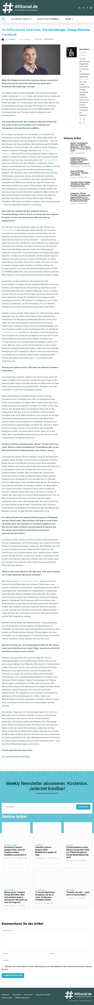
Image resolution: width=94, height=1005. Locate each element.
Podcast (73, 177)
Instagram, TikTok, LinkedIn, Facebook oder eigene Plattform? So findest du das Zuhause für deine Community (80, 197)
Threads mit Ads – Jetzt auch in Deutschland (78, 893)
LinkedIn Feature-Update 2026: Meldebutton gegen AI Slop (45, 851)
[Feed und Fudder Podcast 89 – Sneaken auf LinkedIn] (67, 172)
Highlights (38, 39)
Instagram (70, 890)
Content (73, 188)
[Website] (84, 122)
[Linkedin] (79, 8)
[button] (3, 19)
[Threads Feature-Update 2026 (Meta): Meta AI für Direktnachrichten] (67, 183)
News (72, 153)
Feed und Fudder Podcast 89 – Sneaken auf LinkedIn (79, 173)
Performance (49, 39)
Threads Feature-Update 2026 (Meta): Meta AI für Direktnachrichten (80, 184)
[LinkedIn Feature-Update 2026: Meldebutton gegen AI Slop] (47, 832)
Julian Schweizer (9, 905)
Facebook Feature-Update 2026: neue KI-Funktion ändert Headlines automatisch (79, 161)
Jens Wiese (11, 39)
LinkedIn (38, 845)
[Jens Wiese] (3, 40)
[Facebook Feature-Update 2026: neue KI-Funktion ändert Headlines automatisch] (67, 159)
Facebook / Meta (75, 166)
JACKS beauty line (10, 332)
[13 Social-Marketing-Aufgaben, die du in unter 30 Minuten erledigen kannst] (47, 877)
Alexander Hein (71, 860)
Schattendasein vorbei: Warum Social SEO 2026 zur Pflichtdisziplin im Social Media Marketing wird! (77, 852)
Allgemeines (40, 890)
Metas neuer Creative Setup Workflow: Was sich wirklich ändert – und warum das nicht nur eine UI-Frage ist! (16, 897)
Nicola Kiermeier (9, 858)
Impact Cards (83, 79)
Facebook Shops (50, 160)
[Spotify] (91, 8)
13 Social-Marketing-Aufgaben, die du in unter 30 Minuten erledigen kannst (45, 896)
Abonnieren (83, 807)
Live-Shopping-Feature (29, 581)
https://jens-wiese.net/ (83, 54)
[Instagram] (83, 8)
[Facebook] (87, 8)
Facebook (23, 96)
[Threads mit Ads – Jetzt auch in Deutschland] (78, 877)
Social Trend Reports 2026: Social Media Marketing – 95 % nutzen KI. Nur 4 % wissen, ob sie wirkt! (80, 147)
